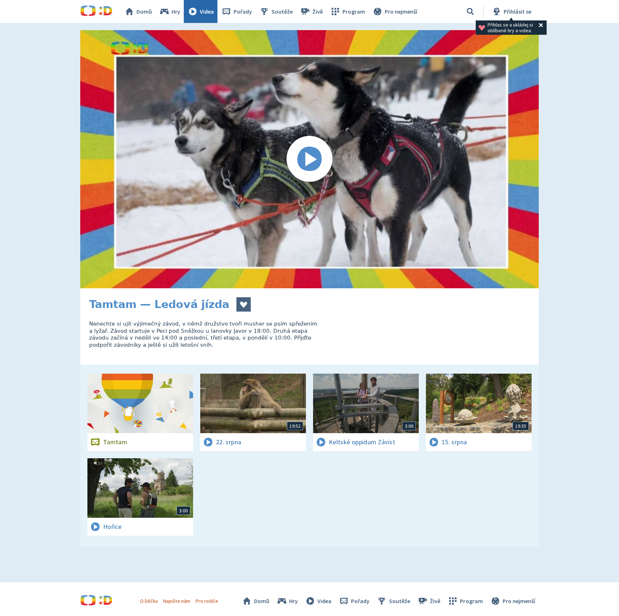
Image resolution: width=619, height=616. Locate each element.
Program (353, 11)
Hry (176, 11)
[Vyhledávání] (470, 11)
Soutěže (282, 11)
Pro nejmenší (401, 11)
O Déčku (149, 601)
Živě (317, 11)
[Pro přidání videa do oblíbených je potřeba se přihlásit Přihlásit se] (243, 304)
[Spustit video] (309, 159)
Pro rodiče (207, 601)
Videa (207, 11)
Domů (144, 11)
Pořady (243, 11)
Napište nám (176, 601)
